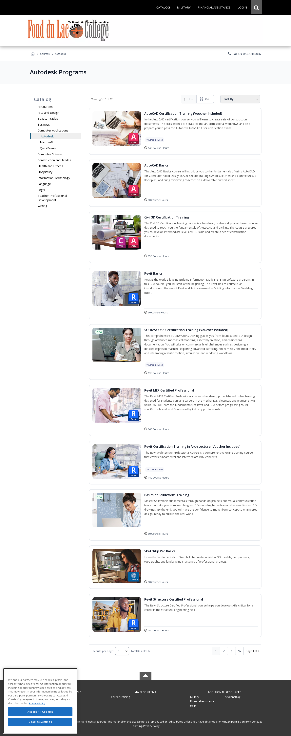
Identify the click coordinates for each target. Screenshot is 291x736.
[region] (40, 701)
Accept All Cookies (40, 711)
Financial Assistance (202, 701)
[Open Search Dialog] (256, 7)
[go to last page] (240, 651)
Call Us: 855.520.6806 (244, 54)
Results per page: (103, 651)
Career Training (120, 697)
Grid (207, 99)
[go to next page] (232, 651)
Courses (44, 54)
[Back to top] (145, 694)
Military (194, 697)
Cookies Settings (40, 722)
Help (193, 705)
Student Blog (232, 697)
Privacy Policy (151, 726)
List (191, 99)
